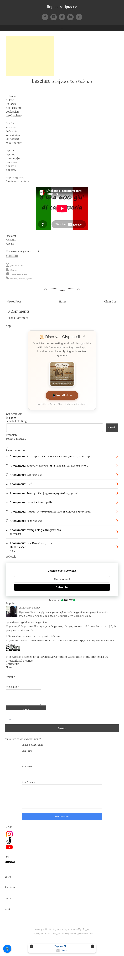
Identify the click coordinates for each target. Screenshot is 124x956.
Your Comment (29, 782)
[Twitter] (63, 16)
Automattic (46, 933)
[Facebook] (46, 16)
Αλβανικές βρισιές (29, 607)
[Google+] (54, 16)
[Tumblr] (79, 16)
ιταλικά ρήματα (25, 278)
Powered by (54, 600)
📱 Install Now (62, 395)
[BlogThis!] (10, 256)
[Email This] (7, 256)
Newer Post (14, 301)
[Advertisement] (30, 56)
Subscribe (62, 587)
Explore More (62, 946)
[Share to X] (13, 256)
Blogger (85, 929)
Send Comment (62, 816)
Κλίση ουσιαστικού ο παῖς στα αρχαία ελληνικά (33, 636)
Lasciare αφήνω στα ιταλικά (62, 81)
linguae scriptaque (62, 7)
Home (63, 301)
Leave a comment (19, 274)
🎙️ (7, 948)
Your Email (27, 766)
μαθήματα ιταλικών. (29, 251)
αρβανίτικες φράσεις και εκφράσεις (26, 622)
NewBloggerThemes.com (81, 933)
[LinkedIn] (71, 16)
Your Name (27, 751)
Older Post (110, 301)
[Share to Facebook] (16, 256)
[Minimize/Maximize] (92, 946)
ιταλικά (13, 278)
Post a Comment (17, 317)
